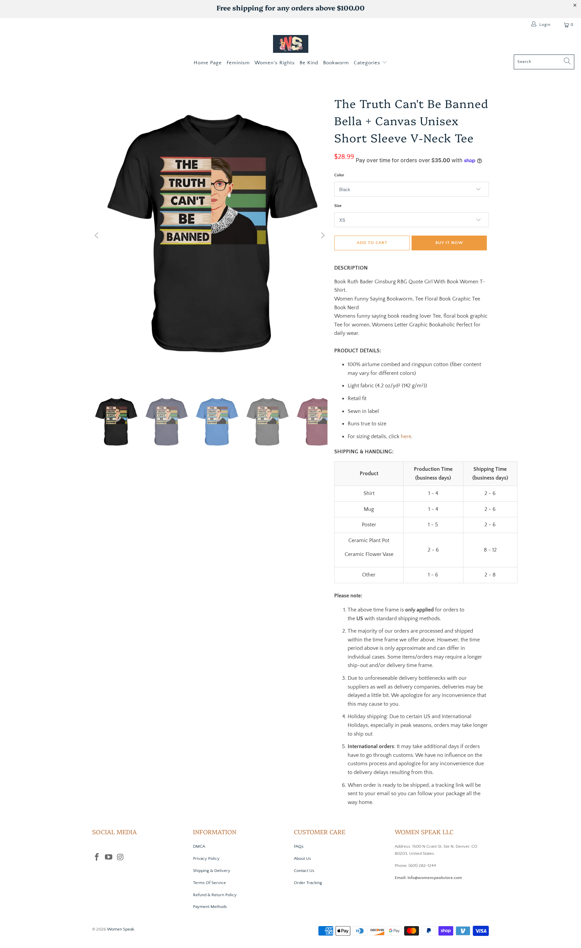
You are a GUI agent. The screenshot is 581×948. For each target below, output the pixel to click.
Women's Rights (275, 63)
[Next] (322, 235)
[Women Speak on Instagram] (120, 857)
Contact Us (304, 870)
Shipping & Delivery (211, 870)
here (406, 436)
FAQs (299, 846)
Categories (368, 63)
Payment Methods (210, 906)
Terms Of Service (209, 882)
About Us (302, 858)
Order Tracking (308, 882)
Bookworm (336, 63)
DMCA (199, 846)
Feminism (238, 63)
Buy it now (449, 242)
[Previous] (97, 235)
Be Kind (309, 63)
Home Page (208, 63)
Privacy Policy (206, 858)
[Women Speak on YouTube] (109, 857)
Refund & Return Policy (215, 894)
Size (338, 205)
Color (339, 175)
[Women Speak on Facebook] (97, 857)
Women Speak (120, 929)
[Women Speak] (290, 45)
